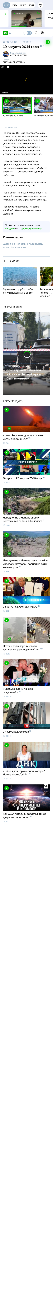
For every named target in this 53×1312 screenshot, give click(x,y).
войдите (10, 228)
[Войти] (42, 32)
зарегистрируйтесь (31, 228)
